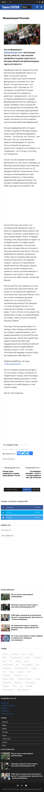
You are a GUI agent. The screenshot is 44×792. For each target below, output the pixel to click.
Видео (31, 654)
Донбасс (28, 658)
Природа (29, 686)
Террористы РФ (15, 658)
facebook (26, 489)
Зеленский (18, 675)
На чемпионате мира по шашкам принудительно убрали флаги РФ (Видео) (24, 627)
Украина (14, 654)
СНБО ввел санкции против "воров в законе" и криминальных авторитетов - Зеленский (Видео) (26, 617)
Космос (37, 679)
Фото (37, 665)
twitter (23, 512)
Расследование (27, 665)
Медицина (18, 683)
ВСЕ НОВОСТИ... (8, 536)
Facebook (5, 703)
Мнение (18, 661)
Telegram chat (7, 713)
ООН (28, 672)
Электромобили (8, 690)
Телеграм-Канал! (12, 364)
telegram (23, 517)
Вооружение (7, 668)
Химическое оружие (25, 679)
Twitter (4, 708)
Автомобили (7, 683)
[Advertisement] (22, 205)
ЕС (26, 675)
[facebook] (17, 786)
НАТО (4, 672)
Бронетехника (30, 683)
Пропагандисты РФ (21, 668)
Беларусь (20, 672)
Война (5, 658)
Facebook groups (8, 705)
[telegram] (42, 2)
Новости (5, 654)
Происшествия (8, 665)
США (4, 661)
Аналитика (37, 658)
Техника (34, 668)
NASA (14, 686)
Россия (23, 654)
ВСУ (17, 665)
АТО (10, 661)
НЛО (21, 686)
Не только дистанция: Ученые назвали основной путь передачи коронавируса (27, 638)
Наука (12, 672)
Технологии (7, 675)
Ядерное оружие (8, 679)
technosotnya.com (13, 52)
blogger (36, 489)
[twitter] (39, 2)
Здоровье (6, 686)
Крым (26, 661)
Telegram (5, 711)
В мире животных (23, 690)
